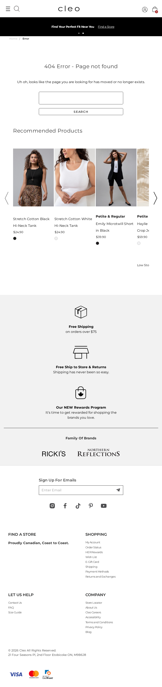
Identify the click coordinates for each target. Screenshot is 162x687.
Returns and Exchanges (100, 576)
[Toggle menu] (8, 8)
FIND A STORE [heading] (22, 534)
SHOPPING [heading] (96, 534)
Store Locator (93, 602)
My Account (92, 542)
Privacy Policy (94, 627)
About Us (91, 607)
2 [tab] (83, 33)
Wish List (91, 557)
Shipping (91, 566)
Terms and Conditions (99, 622)
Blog (88, 632)
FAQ (11, 607)
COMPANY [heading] (95, 595)
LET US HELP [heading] (21, 595)
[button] (8, 198)
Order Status (93, 547)
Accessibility (93, 617)
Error (26, 38)
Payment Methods (97, 571)
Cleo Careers (93, 612)
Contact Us (15, 602)
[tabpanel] (81, 26)
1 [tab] (79, 33)
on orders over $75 (81, 329)
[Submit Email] (118, 490)
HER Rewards (94, 552)
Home (13, 38)
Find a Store (106, 27)
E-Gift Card (92, 561)
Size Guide (15, 612)
